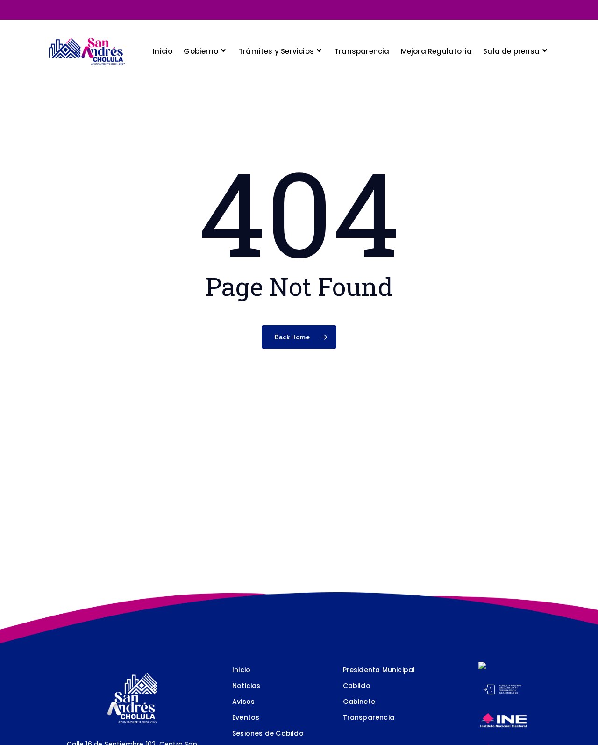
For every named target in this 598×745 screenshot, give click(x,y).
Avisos (243, 701)
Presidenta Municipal (379, 669)
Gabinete (359, 701)
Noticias (246, 685)
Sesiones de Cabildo (268, 733)
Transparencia (369, 717)
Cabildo (356, 685)
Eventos (245, 717)
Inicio (241, 669)
